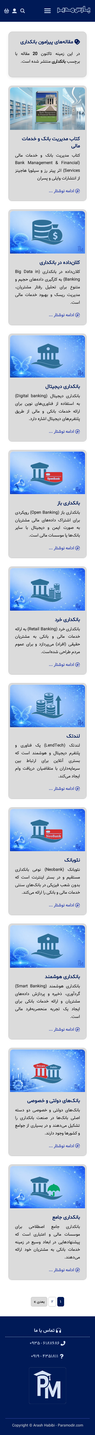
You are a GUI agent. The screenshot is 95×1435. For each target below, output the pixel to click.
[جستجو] (22, 11)
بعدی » (39, 1302)
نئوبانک (72, 860)
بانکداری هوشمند (62, 976)
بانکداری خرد (67, 619)
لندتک (73, 736)
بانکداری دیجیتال (62, 386)
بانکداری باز (68, 503)
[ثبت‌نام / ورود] (14, 11)
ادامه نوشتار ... (62, 191)
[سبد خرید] (6, 11)
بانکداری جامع (66, 1217)
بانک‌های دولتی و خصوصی (53, 1100)
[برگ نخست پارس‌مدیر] (74, 14)
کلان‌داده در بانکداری (60, 262)
